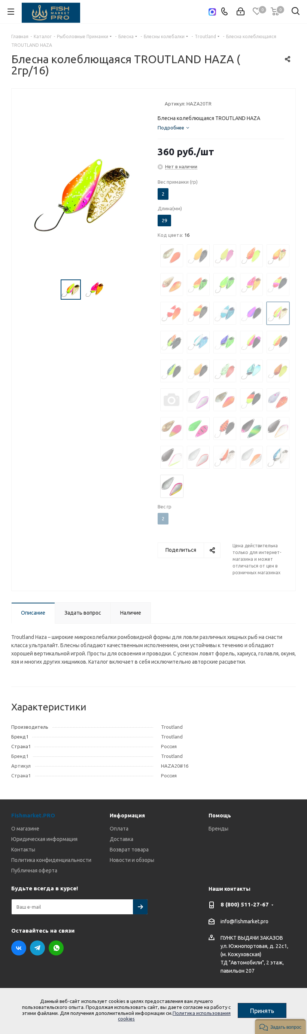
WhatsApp (56, 947)
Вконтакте (18, 947)
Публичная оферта (34, 871)
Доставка (121, 839)
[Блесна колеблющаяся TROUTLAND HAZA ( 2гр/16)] (83, 193)
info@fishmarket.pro (244, 921)
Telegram (37, 947)
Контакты (23, 850)
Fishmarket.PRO (33, 815)
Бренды (218, 829)
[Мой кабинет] (240, 12)
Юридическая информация (44, 839)
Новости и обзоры (132, 860)
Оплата (119, 829)
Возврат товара (129, 850)
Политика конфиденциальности (51, 860)
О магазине (25, 829)
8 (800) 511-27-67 (245, 904)
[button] (280, 1026)
